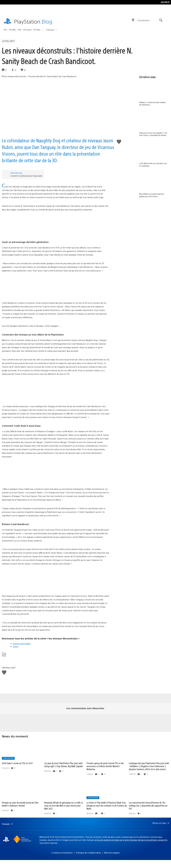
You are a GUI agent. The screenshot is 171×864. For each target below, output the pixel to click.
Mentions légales (112, 852)
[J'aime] (12, 768)
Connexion (143, 20)
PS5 (5, 29)
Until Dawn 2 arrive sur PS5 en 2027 (17, 763)
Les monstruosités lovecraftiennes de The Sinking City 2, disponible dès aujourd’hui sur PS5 (148, 805)
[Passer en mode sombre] (133, 20)
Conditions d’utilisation (62, 852)
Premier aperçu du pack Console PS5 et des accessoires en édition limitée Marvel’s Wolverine (105, 766)
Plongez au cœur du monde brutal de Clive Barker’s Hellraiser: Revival (20, 804)
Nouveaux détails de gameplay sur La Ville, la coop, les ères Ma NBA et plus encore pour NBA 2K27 (63, 805)
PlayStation (33, 21)
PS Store (27, 29)
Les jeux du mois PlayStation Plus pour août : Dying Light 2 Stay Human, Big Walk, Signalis (63, 765)
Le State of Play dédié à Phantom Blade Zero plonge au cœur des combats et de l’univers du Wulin (107, 805)
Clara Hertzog (16, 173)
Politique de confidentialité (88, 852)
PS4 (19, 29)
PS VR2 (12, 29)
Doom (15, 646)
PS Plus (37, 29)
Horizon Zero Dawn (22, 643)
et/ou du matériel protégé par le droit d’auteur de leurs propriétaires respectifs (131, 840)
